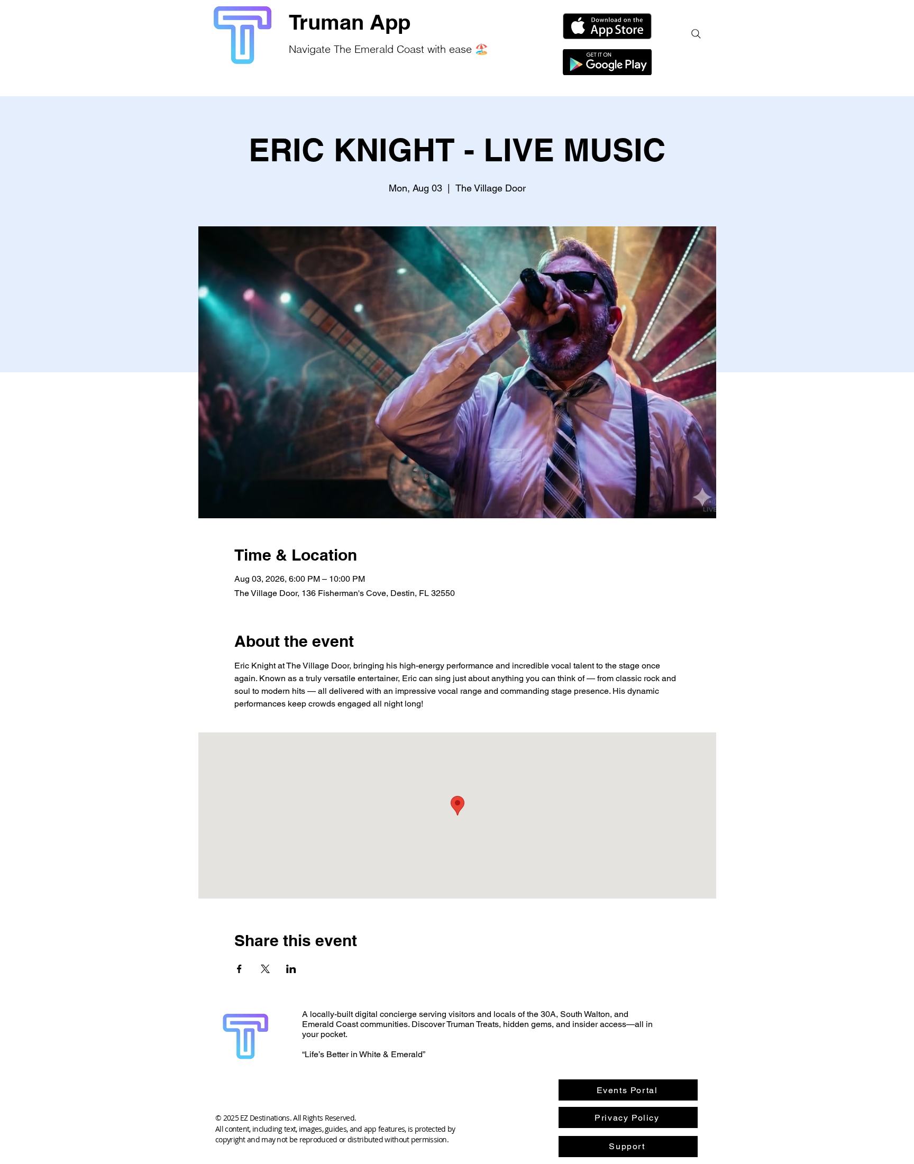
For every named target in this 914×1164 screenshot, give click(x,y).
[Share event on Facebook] (239, 969)
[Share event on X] (265, 969)
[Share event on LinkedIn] (291, 969)
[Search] (696, 34)
